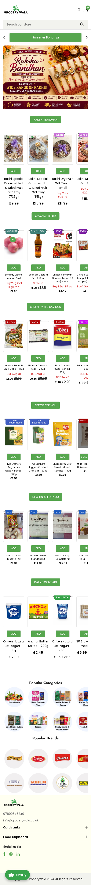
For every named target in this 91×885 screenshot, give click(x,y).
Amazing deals (45, 216)
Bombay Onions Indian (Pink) (13, 276)
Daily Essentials (45, 582)
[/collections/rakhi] (45, 77)
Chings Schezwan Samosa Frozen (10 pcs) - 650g (62, 278)
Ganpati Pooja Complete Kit (62, 557)
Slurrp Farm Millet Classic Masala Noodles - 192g (62, 467)
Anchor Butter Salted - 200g (38, 643)
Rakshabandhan (46, 120)
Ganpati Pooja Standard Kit (38, 557)
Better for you (45, 405)
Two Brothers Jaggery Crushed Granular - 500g (38, 467)
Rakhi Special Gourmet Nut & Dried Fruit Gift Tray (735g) (13, 188)
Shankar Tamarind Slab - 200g (38, 367)
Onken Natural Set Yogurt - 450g (62, 645)
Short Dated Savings (45, 307)
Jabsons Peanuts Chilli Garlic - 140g (14, 367)
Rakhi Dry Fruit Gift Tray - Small (62, 183)
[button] (86, 10)
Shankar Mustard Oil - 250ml (38, 276)
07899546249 (13, 814)
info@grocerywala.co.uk (21, 820)
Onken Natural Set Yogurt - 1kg (13, 645)
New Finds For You (45, 497)
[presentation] (4, 37)
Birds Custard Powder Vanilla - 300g (63, 369)
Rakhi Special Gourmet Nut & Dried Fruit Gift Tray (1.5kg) (38, 188)
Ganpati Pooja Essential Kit (14, 557)
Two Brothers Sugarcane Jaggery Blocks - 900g (14, 469)
